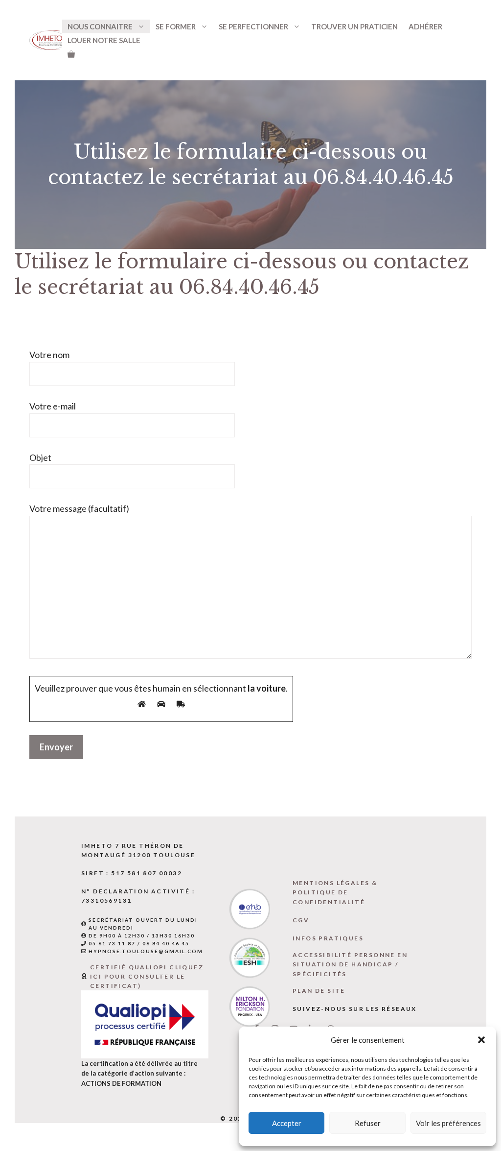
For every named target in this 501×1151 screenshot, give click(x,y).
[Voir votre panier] (71, 54)
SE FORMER (176, 26)
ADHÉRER (425, 26)
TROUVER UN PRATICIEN (354, 26)
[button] (481, 1040)
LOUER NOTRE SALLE (104, 40)
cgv (301, 920)
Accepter (286, 1123)
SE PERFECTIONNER (253, 26)
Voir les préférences (448, 1123)
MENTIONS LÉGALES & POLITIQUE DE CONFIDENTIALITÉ (335, 892)
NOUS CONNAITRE (100, 26)
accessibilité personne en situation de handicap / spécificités (350, 964)
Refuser (368, 1123)
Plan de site (319, 990)
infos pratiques (328, 938)
